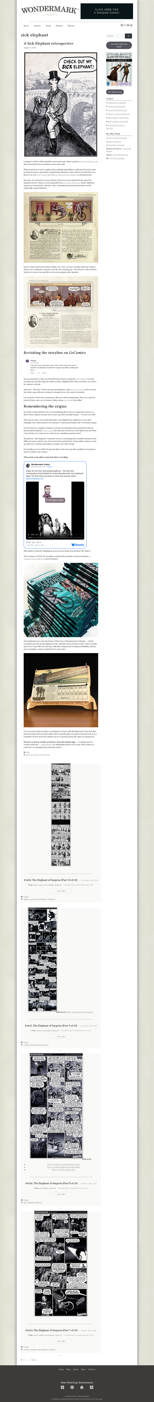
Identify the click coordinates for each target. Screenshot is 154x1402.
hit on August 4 (77, 389)
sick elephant (44, 755)
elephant (73, 175)
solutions (57, 885)
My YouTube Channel (115, 145)
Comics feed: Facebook (117, 110)
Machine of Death (113, 141)
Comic (26, 897)
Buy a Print (61, 891)
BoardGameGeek (121, 155)
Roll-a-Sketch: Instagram (118, 118)
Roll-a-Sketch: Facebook (118, 121)
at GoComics (80, 379)
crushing (41, 1335)
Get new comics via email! (119, 45)
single (44, 175)
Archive (37, 26)
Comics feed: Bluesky (116, 106)
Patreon (59, 26)
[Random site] (72, 1387)
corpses (41, 885)
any (67, 175)
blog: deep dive (32, 755)
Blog (28, 752)
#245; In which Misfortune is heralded (63, 1167)
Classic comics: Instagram (119, 114)
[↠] (128, 35)
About (26, 26)
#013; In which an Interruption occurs (63, 1164)
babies (35, 885)
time (49, 175)
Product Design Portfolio (116, 138)
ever (56, 175)
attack (35, 1335)
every (39, 175)
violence (55, 1030)
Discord (71, 26)
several (82, 161)
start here (46, 744)
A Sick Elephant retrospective (48, 43)
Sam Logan (47, 430)
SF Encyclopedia (118, 158)
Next (34, 1359)
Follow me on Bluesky (117, 103)
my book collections (71, 183)
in (92, 161)
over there (68, 400)
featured (62, 175)
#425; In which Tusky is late (63, 1170)
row (96, 161)
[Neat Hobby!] (62, 1387)
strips (87, 161)
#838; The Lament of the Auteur (79, 1012)
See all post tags (115, 92)
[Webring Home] (82, 1387)
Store (83, 1369)
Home (61, 1369)
